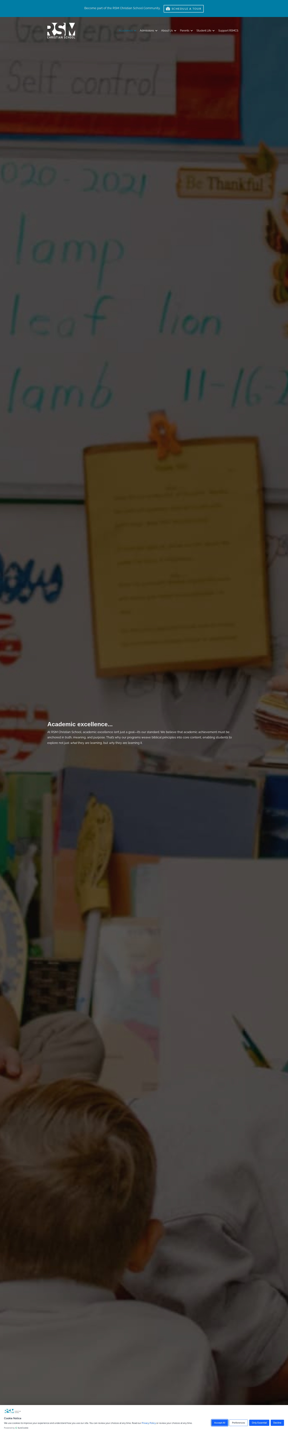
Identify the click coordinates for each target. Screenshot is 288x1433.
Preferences (238, 1422)
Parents (184, 30)
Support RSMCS (228, 30)
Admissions (147, 30)
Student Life (203, 30)
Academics (126, 30)
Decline (277, 1422)
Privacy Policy (149, 1423)
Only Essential (259, 1422)
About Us (167, 30)
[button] (135, 30)
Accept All (219, 1422)
